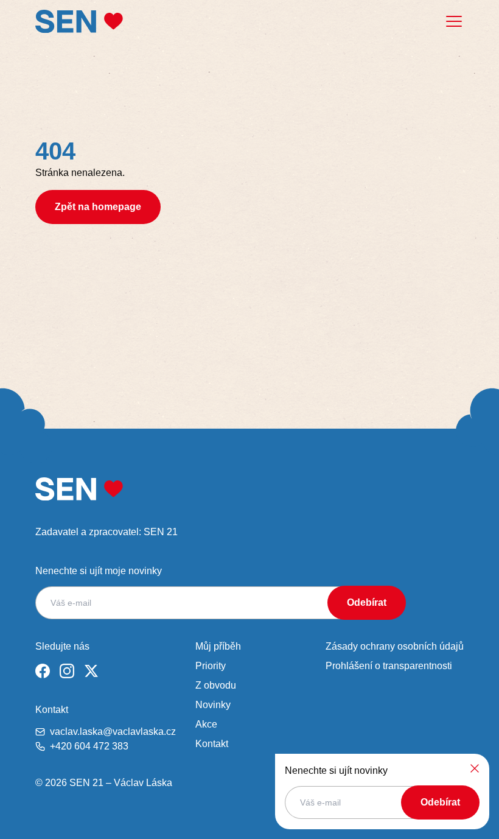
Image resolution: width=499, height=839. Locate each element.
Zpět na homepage (98, 207)
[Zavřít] (475, 768)
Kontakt (211, 744)
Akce (206, 724)
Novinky (213, 705)
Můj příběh (218, 646)
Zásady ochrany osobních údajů (395, 646)
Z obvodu (215, 685)
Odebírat (366, 602)
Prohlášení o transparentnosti (389, 666)
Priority (210, 666)
